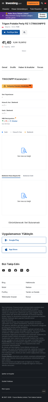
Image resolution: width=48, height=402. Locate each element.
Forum (40, 67)
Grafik (13, 67)
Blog (3, 282)
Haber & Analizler (27, 67)
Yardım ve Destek (32, 292)
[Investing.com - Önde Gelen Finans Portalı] (14, 3)
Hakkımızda (30, 282)
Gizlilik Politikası (7, 381)
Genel (4, 67)
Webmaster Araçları (9, 297)
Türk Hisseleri (36, 9)
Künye (28, 297)
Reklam (28, 287)
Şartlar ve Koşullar (8, 374)
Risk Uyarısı (6, 389)
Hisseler (5, 9)
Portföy (5, 292)
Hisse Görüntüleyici (20, 9)
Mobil (4, 287)
